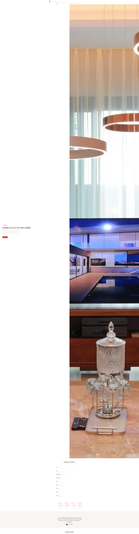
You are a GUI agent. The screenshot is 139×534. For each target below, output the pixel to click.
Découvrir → (5, 237)
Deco (61, 3)
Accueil (57, 3)
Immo (72, 3)
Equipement (68, 3)
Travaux (82, 3)
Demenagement (65, 3)
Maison (77, 3)
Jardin (74, 3)
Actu (59, 3)
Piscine (79, 3)
